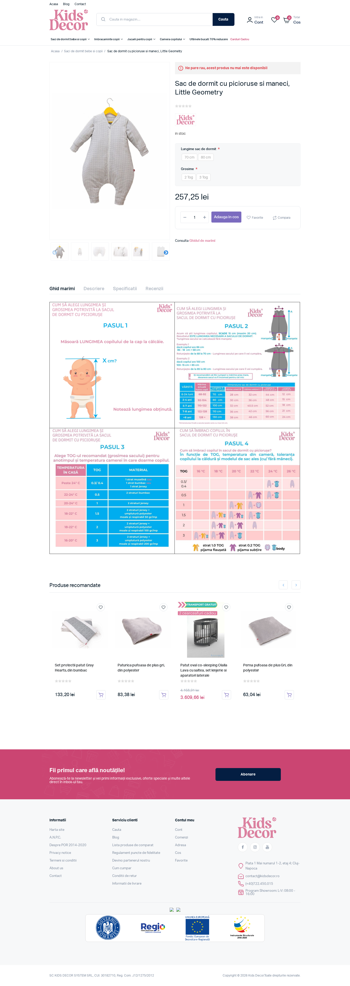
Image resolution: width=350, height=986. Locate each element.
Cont (178, 830)
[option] (110, 151)
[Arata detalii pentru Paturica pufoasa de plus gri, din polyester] (143, 630)
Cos (178, 853)
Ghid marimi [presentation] (62, 289)
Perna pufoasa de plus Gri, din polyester (267, 668)
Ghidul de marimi (202, 241)
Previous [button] (54, 252)
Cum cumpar (121, 868)
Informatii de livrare (126, 883)
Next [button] (166, 252)
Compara (284, 217)
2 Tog (188, 177)
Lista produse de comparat (132, 845)
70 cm (189, 157)
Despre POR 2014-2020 (67, 845)
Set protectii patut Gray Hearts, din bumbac (74, 668)
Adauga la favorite (101, 607)
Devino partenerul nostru (131, 860)
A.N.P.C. (55, 837)
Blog (115, 837)
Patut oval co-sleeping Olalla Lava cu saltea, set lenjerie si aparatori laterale (203, 670)
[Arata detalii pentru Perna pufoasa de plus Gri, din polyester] (268, 630)
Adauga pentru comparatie (103, 617)
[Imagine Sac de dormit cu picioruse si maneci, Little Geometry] (110, 151)
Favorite (257, 217)
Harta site (56, 830)
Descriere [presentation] (94, 289)
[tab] (65, 289)
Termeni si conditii (63, 860)
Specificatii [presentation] (125, 289)
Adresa (180, 845)
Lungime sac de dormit (199, 149)
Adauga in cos (226, 217)
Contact (55, 876)
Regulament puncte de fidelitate (136, 853)
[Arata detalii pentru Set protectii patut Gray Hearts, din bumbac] (80, 630)
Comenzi (181, 837)
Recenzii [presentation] (154, 289)
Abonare (248, 774)
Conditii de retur (124, 876)
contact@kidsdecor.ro (262, 876)
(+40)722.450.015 (259, 884)
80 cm (206, 157)
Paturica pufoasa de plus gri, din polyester (141, 668)
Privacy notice (60, 853)
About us (56, 868)
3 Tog (203, 177)
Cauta (223, 19)
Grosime (188, 169)
